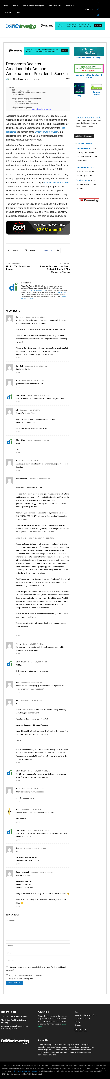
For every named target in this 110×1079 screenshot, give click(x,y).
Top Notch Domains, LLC (37, 290)
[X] (98, 15)
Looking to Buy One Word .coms (89, 75)
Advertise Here (84, 143)
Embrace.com (84, 180)
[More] (58, 250)
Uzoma (19, 848)
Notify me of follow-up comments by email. (25, 975)
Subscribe (88, 9)
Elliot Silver (18, 79)
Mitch (18, 644)
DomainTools (83, 148)
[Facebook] (98, 3)
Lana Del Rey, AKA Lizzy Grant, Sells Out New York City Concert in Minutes (55, 269)
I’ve (62, 182)
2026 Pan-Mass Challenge (89, 57)
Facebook (24, 298)
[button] (107, 9)
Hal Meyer (20, 317)
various (48, 182)
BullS (18, 381)
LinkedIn (31, 298)
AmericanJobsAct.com (46, 132)
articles (56, 182)
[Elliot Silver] (8, 79)
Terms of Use (61, 292)
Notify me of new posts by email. (21, 979)
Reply (18, 358)
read (67, 182)
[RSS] (98, 9)
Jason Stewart (22, 872)
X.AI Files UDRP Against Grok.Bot (14, 1016)
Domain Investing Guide (88, 117)
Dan (17, 700)
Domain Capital (84, 167)
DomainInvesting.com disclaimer (26, 1071)
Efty (79, 95)
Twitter (64, 296)
